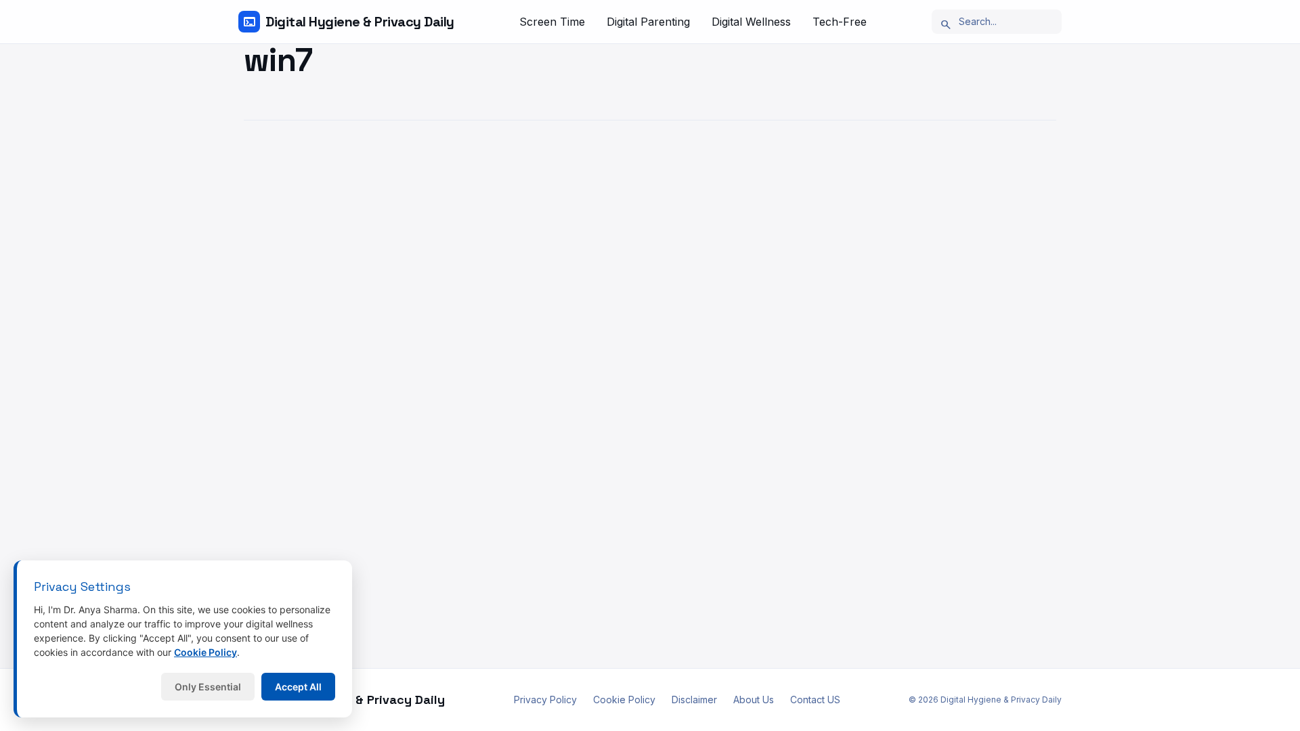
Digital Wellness (751, 21)
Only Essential (208, 686)
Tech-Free (839, 21)
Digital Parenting (648, 21)
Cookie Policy (624, 699)
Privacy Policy (545, 699)
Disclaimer (694, 699)
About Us (753, 699)
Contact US (815, 699)
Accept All (298, 686)
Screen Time (552, 21)
